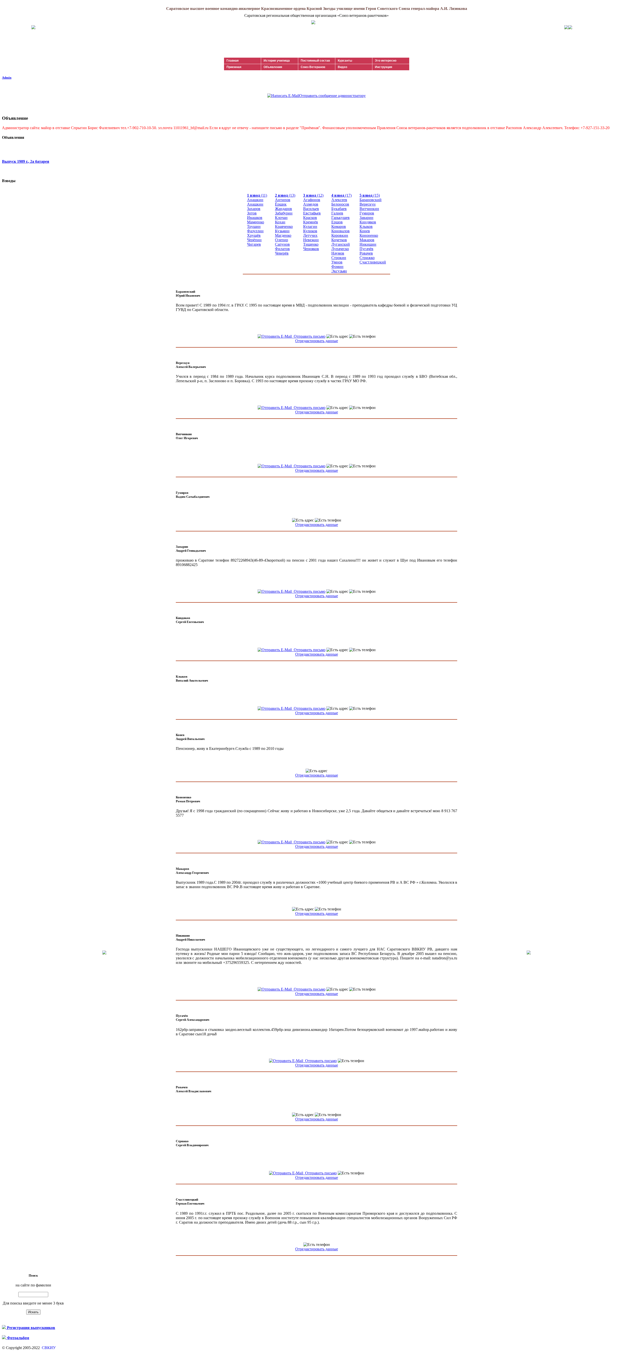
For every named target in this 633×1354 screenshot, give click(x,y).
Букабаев (339, 209)
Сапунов (282, 244)
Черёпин (254, 240)
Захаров (253, 209)
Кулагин (310, 226)
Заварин (366, 217)
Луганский (340, 244)
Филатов (282, 249)
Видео (342, 67)
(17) (341, 195)
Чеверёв (282, 253)
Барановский (371, 200)
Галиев (337, 213)
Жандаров (283, 209)
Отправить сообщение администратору (332, 96)
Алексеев (339, 200)
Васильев (311, 209)
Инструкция (383, 67)
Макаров (367, 240)
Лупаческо (340, 249)
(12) (313, 195)
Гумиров (367, 213)
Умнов (336, 262)
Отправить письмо (308, 336)
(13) (285, 195)
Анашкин (255, 200)
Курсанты (345, 60)
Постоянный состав (315, 60)
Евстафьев (312, 213)
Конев (365, 231)
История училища (277, 60)
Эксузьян (339, 271)
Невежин (311, 240)
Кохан (280, 222)
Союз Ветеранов (313, 67)
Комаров (338, 226)
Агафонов (311, 200)
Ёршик (281, 204)
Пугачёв (366, 249)
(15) (370, 195)
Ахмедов (310, 204)
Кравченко (284, 226)
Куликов (310, 231)
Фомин (337, 266)
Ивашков (254, 217)
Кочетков (339, 240)
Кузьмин (282, 231)
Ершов (337, 222)
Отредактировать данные (316, 341)
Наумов (337, 253)
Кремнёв (310, 222)
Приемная (233, 67)
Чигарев (254, 244)
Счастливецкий (373, 262)
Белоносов (340, 204)
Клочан (281, 217)
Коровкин (339, 235)
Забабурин (284, 213)
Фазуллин (255, 231)
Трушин (254, 226)
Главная (232, 60)
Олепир (281, 240)
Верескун (368, 204)
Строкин (338, 258)
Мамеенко (255, 222)
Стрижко (367, 258)
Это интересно (385, 60)
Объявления (273, 67)
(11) (257, 195)
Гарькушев (340, 217)
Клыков (366, 226)
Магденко (283, 235)
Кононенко (369, 235)
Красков (310, 217)
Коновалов (340, 231)
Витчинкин (369, 209)
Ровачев (366, 253)
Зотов (252, 213)
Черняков (311, 249)
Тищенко (310, 244)
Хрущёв (254, 235)
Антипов (282, 200)
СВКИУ (48, 1348)
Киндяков (368, 222)
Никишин (368, 244)
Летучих (310, 235)
